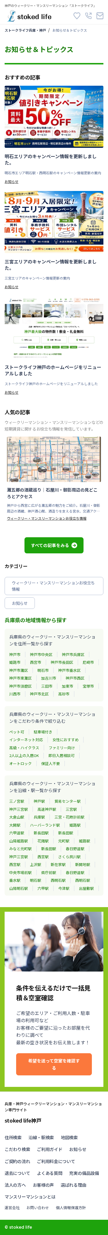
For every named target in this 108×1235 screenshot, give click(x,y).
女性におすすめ (65, 739)
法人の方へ (15, 1185)
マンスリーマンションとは (30, 1197)
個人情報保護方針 (71, 1207)
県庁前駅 (48, 872)
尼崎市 (88, 662)
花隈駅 (43, 841)
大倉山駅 (16, 817)
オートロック (20, 763)
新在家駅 (58, 864)
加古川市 (48, 678)
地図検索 (69, 1137)
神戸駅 (39, 801)
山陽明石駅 (18, 888)
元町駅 (63, 841)
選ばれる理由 (73, 1185)
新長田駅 (41, 833)
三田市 (46, 686)
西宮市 (35, 662)
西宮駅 (43, 856)
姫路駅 (75, 825)
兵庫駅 (39, 817)
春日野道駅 (75, 848)
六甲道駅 (16, 833)
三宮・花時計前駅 (69, 817)
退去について (17, 1173)
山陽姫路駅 (18, 841)
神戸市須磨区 (20, 686)
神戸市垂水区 (69, 670)
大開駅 (14, 825)
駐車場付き (43, 732)
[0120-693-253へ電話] (88, 15)
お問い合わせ (37, 1207)
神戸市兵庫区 (73, 654)
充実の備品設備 (84, 1173)
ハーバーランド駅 (45, 825)
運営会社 (12, 1207)
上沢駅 (35, 864)
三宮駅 (71, 809)
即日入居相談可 (61, 755)
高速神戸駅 (46, 809)
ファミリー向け (62, 747)
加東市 (67, 686)
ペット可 (16, 732)
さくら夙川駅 (69, 856)
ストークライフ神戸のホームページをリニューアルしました (53, 370)
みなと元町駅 (20, 848)
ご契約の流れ (17, 1161)
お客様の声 (43, 1185)
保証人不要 (50, 763)
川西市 (14, 694)
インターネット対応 (26, 739)
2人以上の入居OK (24, 755)
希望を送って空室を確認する (54, 1064)
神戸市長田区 (62, 662)
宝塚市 (88, 686)
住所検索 (13, 1137)
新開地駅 (82, 864)
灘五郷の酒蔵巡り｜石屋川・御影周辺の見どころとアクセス (52, 493)
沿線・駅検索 (41, 1137)
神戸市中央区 (41, 654)
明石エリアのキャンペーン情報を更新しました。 (50, 159)
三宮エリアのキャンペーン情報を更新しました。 (50, 264)
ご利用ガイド (49, 1149)
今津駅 (63, 888)
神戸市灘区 (18, 670)
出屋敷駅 (86, 888)
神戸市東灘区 (20, 678)
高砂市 (63, 694)
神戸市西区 (75, 678)
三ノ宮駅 (16, 801)
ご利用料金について (56, 1161)
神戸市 (14, 654)
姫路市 (14, 662)
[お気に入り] (76, 15)
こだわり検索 (17, 1149)
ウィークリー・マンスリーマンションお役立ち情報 (46, 518)
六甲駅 (43, 888)
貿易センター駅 (67, 801)
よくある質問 (49, 1173)
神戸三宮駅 (18, 809)
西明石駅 (58, 880)
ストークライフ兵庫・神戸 (25, 30)
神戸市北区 (39, 694)
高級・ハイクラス (24, 747)
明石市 (43, 670)
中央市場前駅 (20, 872)
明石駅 (35, 880)
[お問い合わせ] (99, 15)
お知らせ (11, 181)
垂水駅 (14, 880)
